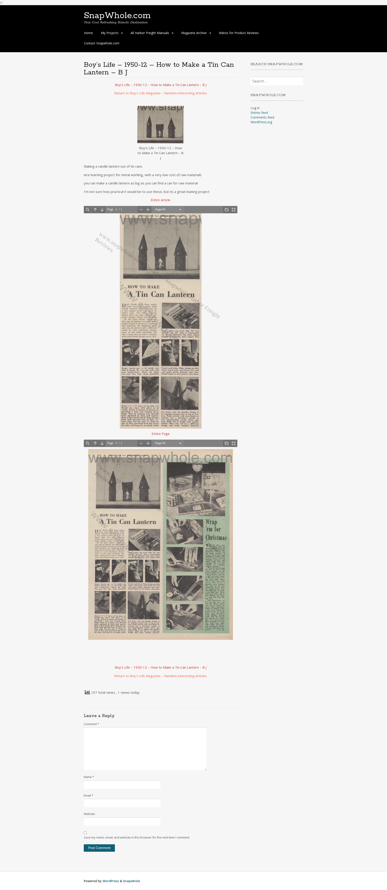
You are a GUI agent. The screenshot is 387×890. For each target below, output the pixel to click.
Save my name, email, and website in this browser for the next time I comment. (137, 837)
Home (88, 33)
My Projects (109, 33)
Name (89, 777)
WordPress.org (261, 122)
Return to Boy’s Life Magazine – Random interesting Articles (160, 93)
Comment (91, 724)
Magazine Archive (194, 33)
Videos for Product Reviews (239, 33)
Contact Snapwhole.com (101, 43)
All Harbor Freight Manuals (150, 33)
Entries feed (259, 112)
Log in (255, 108)
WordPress (111, 881)
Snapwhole (131, 881)
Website (89, 814)
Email (88, 795)
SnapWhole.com (117, 15)
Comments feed (262, 117)
